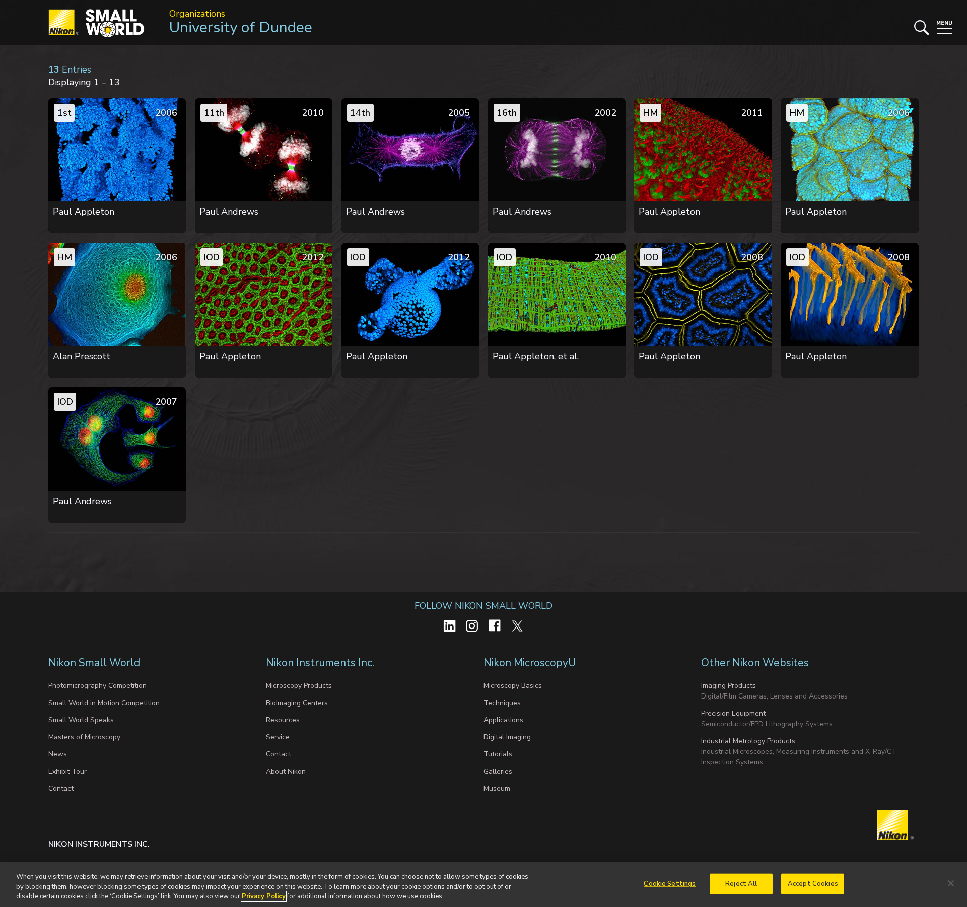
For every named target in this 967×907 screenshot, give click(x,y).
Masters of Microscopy (84, 737)
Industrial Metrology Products (748, 741)
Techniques (502, 703)
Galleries (498, 771)
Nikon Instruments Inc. (321, 663)
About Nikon (286, 771)
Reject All (741, 883)
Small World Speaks (81, 720)
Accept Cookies (813, 883)
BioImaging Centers (297, 703)
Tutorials (498, 754)
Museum (497, 788)
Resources (283, 720)
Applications (503, 720)
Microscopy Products (299, 685)
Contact (61, 788)
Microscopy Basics (513, 685)
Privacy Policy (264, 896)
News (57, 754)
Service (278, 737)
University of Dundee (240, 27)
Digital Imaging (507, 737)
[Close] (951, 883)
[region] (483, 884)
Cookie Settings (670, 883)
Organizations (197, 14)
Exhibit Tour (67, 771)
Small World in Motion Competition (104, 703)
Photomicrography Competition (97, 685)
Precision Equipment (733, 713)
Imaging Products (728, 685)
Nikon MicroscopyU (530, 663)
